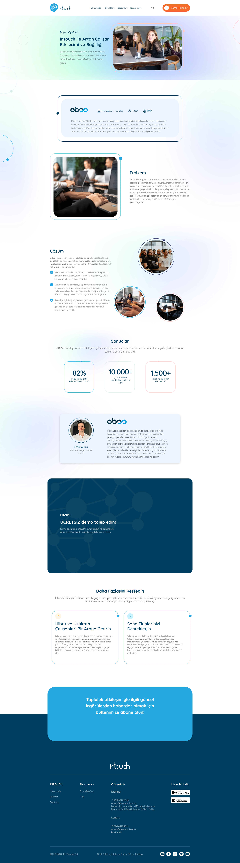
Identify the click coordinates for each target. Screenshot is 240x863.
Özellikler (109, 8)
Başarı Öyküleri (87, 791)
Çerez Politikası (136, 854)
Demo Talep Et (179, 7)
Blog (82, 796)
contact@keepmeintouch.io (123, 803)
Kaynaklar (135, 8)
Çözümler (122, 8)
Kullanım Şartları (119, 854)
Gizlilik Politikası (103, 854)
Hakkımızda (95, 8)
